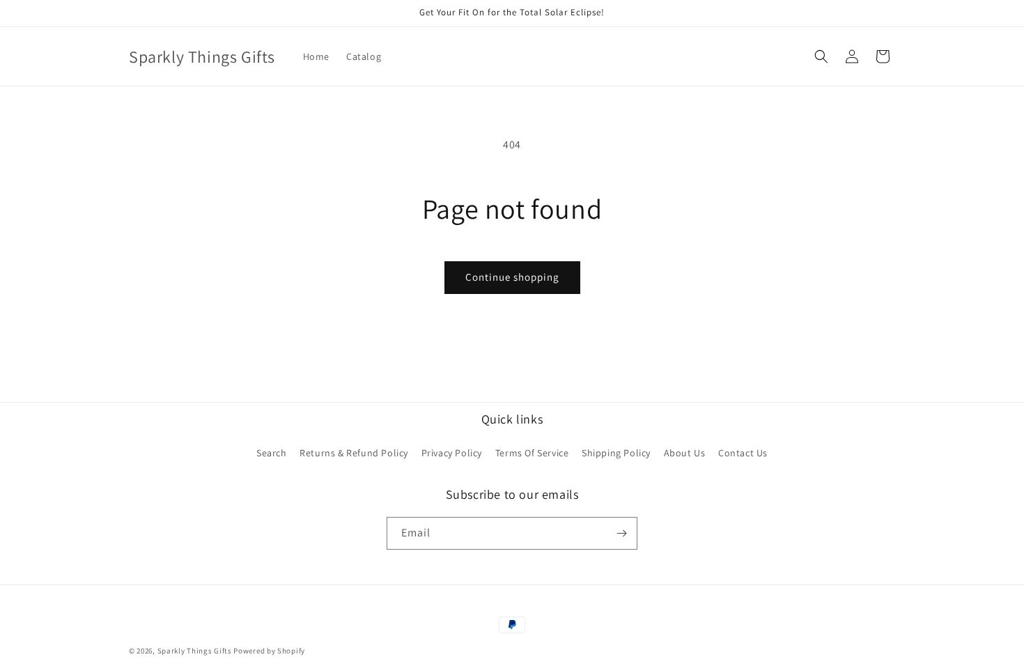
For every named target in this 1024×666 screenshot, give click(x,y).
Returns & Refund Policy (354, 453)
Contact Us (743, 453)
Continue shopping (512, 277)
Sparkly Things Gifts (194, 651)
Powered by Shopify (269, 651)
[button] (821, 56)
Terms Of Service (532, 453)
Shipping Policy (616, 453)
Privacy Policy (451, 453)
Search (271, 453)
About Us (685, 453)
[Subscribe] (621, 533)
